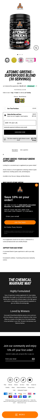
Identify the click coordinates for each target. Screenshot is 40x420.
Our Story (22, 384)
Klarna (13, 387)
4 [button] (22, 54)
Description (15, 150)
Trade (14, 390)
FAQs (5, 384)
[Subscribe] (33, 359)
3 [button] (21, 54)
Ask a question (24, 150)
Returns (16, 384)
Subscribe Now (20, 132)
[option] (20, 32)
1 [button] (17, 54)
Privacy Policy (31, 387)
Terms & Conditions (21, 387)
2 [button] (19, 54)
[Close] (36, 185)
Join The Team (20, 222)
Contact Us (33, 384)
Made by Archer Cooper (21, 402)
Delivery (10, 384)
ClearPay (8, 387)
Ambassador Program (22, 390)
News (28, 384)
